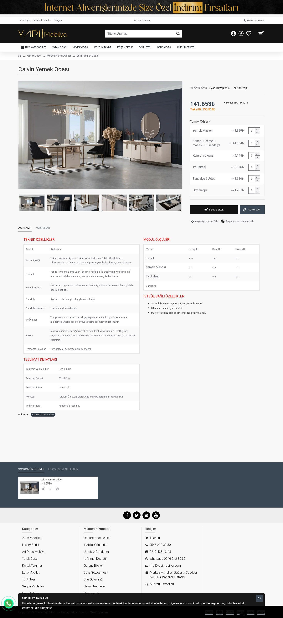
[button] (22, 203)
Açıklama (25, 227)
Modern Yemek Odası (59, 55)
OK (259, 598)
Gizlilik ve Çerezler (65, 608)
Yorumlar (42, 227)
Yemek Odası (34, 55)
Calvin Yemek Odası (43, 414)
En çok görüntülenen (63, 469)
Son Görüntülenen (31, 469)
